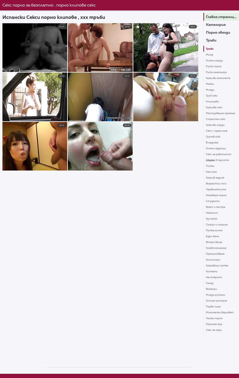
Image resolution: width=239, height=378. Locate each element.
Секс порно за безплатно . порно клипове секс (49, 5)
